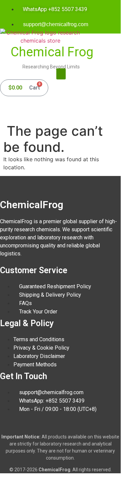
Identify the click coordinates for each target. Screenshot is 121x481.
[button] (61, 73)
